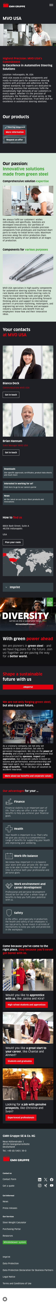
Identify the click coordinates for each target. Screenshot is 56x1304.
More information (15, 132)
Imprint (15, 587)
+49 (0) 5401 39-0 (16, 1150)
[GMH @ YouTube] (51, 1185)
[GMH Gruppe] (15, 5)
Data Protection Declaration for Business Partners (28, 1270)
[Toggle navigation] (51, 5)
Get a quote (8, 1186)
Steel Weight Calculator (14, 1222)
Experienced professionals (21, 1117)
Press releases (10, 1208)
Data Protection (11, 1263)
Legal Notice (9, 1277)
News (5, 1201)
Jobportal (28, 687)
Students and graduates (20, 1061)
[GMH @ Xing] (45, 1185)
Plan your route (13, 542)
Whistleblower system (15, 1242)
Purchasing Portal (12, 1229)
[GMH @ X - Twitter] (45, 1179)
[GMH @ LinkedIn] (39, 1179)
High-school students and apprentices (26, 1004)
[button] (5, 1299)
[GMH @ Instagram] (39, 1185)
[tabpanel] (14, 134)
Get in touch (11, 395)
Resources (8, 1236)
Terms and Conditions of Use (17, 1283)
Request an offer (14, 140)
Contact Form (9, 1179)
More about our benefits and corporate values (28, 776)
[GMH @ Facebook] (51, 1179)
